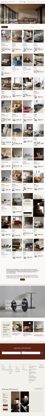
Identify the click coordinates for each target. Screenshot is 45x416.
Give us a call (5, 409)
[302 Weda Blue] (5, 49)
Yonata (2, 69)
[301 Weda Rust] (6, 142)
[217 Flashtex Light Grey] (2, 142)
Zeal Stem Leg (26, 163)
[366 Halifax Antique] (1, 48)
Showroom (10, 371)
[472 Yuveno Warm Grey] (6, 48)
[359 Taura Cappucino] (13, 50)
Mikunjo (24, 184)
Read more (22, 279)
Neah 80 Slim (36, 93)
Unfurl (13, 254)
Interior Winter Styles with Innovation (32, 380)
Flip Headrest (4, 138)
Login (23, 366)
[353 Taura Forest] (9, 49)
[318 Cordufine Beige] (7, 49)
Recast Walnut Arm (38, 252)
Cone (13, 231)
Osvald (13, 91)
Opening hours (5, 397)
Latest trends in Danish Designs (32, 370)
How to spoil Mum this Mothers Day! (32, 367)
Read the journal (5, 334)
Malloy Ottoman (4, 162)
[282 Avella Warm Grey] (2, 49)
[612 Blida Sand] (40, 48)
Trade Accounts (24, 369)
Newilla (2, 93)
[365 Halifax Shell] (14, 50)
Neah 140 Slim (15, 185)
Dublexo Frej (25, 138)
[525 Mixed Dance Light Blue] (2, 75)
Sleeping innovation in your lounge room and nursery (32, 373)
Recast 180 (14, 208)
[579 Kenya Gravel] (14, 48)
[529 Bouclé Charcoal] (26, 94)
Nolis (24, 91)
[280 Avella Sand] (1, 49)
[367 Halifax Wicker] (2, 48)
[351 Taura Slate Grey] (1, 143)
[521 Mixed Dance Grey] (38, 48)
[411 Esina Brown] (35, 48)
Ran (34, 231)
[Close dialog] (43, 200)
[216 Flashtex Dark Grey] (1, 142)
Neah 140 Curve (4, 115)
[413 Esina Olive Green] (13, 51)
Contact (10, 373)
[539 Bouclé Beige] (7, 48)
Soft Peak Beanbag (27, 69)
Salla (24, 115)
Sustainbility (11, 369)
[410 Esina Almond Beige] (23, 48)
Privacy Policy (18, 371)
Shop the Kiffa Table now (9, 312)
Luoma (35, 115)
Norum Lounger (15, 162)
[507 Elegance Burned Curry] (10, 119)
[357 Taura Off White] (1, 50)
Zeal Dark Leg (4, 208)
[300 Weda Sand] (14, 49)
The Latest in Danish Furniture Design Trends (39, 335)
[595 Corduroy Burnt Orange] (36, 145)
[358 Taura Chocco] (2, 50)
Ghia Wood (25, 45)
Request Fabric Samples (5, 369)
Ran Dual (35, 45)
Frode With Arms (15, 69)
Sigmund (14, 45)
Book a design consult (38, 388)
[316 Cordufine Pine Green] (6, 49)
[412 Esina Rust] (24, 48)
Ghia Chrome (36, 163)
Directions (5, 405)
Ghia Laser (14, 139)
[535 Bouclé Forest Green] (26, 48)
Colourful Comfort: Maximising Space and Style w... (27, 334)
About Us (10, 366)
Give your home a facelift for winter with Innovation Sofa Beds (32, 376)
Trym (24, 254)
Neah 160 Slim (15, 115)
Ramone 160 (4, 231)
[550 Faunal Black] (23, 190)
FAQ (16, 366)
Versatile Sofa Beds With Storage (16, 334)
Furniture (2, 366)
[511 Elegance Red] (1, 120)
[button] (38, 1)
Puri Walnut (36, 185)
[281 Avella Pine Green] (1, 51)
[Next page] (24, 261)
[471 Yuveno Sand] (5, 48)
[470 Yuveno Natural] (2, 51)
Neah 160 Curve (4, 45)
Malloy (35, 67)
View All (30, 382)
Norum (24, 230)
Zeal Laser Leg (4, 254)
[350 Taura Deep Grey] (8, 49)
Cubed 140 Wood (5, 185)
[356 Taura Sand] (10, 49)
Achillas (35, 139)
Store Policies (18, 369)
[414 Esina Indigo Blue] (24, 51)
